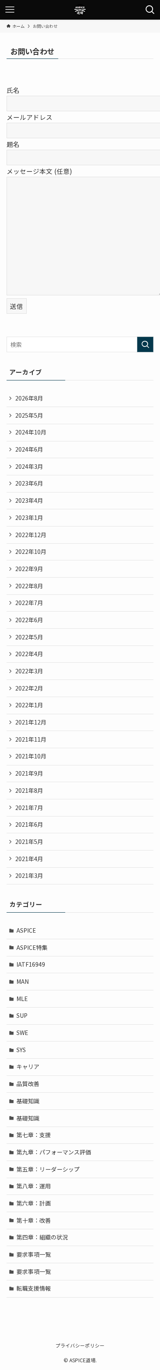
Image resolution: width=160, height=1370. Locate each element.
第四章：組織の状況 (42, 1237)
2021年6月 (29, 824)
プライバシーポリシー (80, 1345)
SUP (21, 1015)
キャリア (27, 1066)
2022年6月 (29, 620)
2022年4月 (29, 654)
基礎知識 (27, 1101)
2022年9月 (29, 569)
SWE (22, 1032)
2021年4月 (29, 859)
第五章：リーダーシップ (48, 1169)
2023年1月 (29, 517)
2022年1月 (29, 705)
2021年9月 (29, 773)
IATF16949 (30, 964)
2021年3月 (29, 875)
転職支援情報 (33, 1288)
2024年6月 (29, 449)
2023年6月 (29, 483)
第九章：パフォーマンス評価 (53, 1152)
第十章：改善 (33, 1220)
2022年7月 (29, 602)
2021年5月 (29, 841)
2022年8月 (29, 586)
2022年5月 (29, 637)
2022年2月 (29, 688)
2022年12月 (30, 535)
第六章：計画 (33, 1203)
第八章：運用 (33, 1186)
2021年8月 (29, 790)
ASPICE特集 (32, 947)
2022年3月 (29, 671)
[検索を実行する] (145, 344)
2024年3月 (29, 466)
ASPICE (26, 930)
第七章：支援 (33, 1135)
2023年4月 (29, 500)
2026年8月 (29, 398)
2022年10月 (30, 551)
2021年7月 (29, 807)
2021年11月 (30, 739)
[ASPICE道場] (80, 10)
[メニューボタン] (10, 10)
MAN (22, 981)
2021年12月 (30, 722)
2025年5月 (29, 415)
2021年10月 (30, 756)
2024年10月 (30, 432)
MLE (22, 998)
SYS (21, 1050)
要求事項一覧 (33, 1254)
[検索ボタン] (150, 10)
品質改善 (27, 1084)
